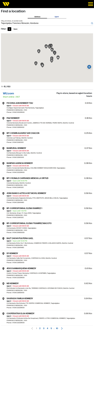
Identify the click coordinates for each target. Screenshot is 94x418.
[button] (61, 328)
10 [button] (57, 328)
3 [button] (43, 328)
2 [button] (40, 328)
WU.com (8, 93)
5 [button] (51, 328)
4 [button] (47, 328)
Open (15, 29)
